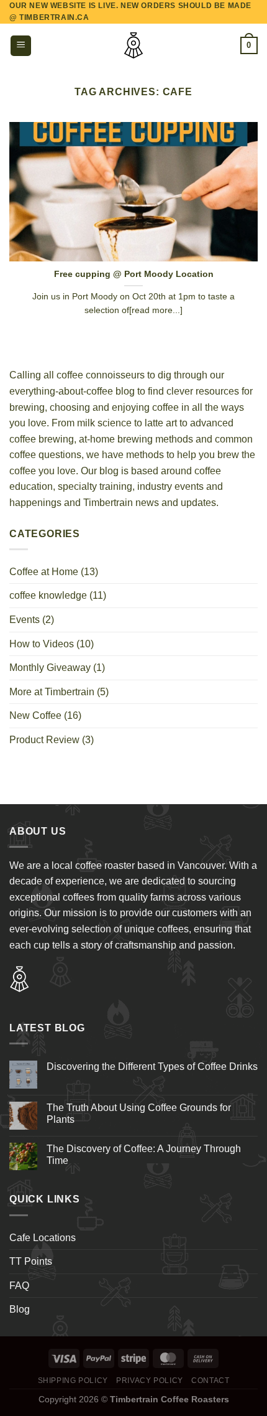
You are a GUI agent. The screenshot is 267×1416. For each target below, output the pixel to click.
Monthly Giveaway (50, 667)
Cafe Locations (42, 1237)
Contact (210, 1380)
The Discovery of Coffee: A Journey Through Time (144, 1154)
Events (24, 619)
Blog (19, 1309)
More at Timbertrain (51, 692)
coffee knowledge (48, 595)
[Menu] (21, 45)
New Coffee (35, 715)
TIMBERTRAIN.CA (54, 17)
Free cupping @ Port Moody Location (134, 274)
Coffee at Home (43, 571)
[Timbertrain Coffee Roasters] (133, 45)
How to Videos (41, 644)
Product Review (44, 739)
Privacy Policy (149, 1380)
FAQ (19, 1285)
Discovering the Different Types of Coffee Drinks (152, 1066)
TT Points (30, 1261)
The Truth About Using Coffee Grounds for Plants (139, 1113)
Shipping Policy (73, 1380)
